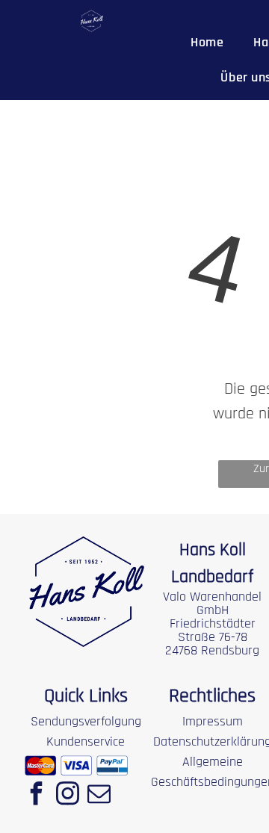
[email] (98, 795)
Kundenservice (85, 741)
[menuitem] (207, 42)
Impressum (212, 721)
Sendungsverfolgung (86, 721)
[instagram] (67, 795)
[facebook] (35, 795)
